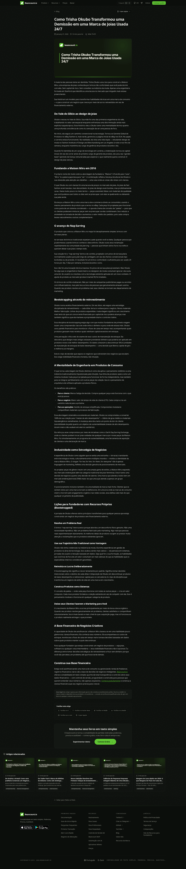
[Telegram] (141, 3)
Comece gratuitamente (110, 681)
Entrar (148, 3)
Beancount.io (122, 672)
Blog (57, 11)
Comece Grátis (105, 742)
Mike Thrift (92, 34)
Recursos (55, 3)
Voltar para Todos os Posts (65, 800)
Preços (65, 3)
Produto (44, 3)
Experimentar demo (81, 742)
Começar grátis (158, 3)
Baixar (72, 3)
